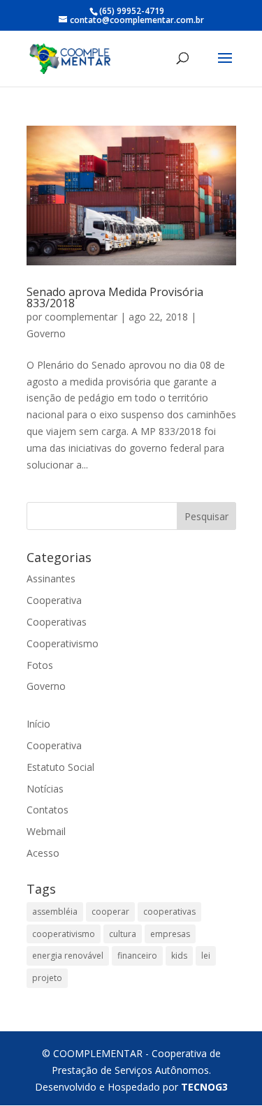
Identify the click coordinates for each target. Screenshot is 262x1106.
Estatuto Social (60, 767)
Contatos (47, 809)
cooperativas (169, 911)
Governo (46, 333)
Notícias (45, 788)
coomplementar (81, 316)
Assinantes (51, 578)
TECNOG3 (204, 1086)
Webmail (46, 831)
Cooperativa (54, 600)
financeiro (137, 955)
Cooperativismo (63, 643)
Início (38, 723)
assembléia (55, 911)
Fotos (40, 665)
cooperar (110, 911)
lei (205, 955)
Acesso (43, 853)
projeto (47, 978)
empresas (170, 934)
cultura (122, 934)
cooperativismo (63, 934)
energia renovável (67, 955)
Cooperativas (57, 621)
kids (179, 955)
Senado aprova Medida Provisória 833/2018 (115, 297)
